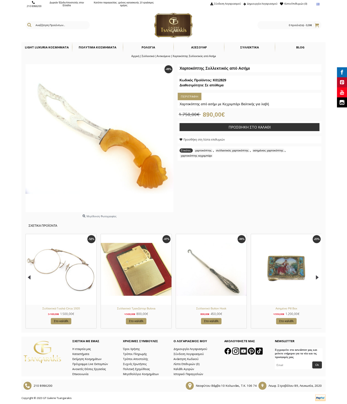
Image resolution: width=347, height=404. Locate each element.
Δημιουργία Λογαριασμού (190, 349)
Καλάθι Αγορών (184, 369)
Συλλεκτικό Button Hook (211, 308)
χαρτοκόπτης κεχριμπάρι (196, 155)
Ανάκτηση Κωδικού (186, 359)
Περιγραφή (189, 96)
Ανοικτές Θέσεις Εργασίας (89, 369)
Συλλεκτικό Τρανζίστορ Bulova (136, 308)
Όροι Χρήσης (131, 349)
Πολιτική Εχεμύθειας (136, 369)
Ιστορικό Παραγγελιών (188, 374)
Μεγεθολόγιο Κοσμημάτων (141, 374)
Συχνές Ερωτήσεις (135, 364)
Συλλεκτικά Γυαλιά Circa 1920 (61, 308)
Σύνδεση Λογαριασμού (189, 354)
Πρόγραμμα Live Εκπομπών (90, 364)
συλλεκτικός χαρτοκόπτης (232, 150)
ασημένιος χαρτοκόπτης (268, 150)
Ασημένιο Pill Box (286, 308)
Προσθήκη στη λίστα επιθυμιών (204, 139)
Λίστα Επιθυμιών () (187, 364)
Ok (317, 364)
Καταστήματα (80, 354)
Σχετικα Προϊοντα (43, 225)
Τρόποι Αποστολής (135, 359)
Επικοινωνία (80, 374)
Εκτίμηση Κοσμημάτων (87, 359)
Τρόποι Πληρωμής (135, 354)
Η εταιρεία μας (81, 349)
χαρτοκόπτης (203, 150)
